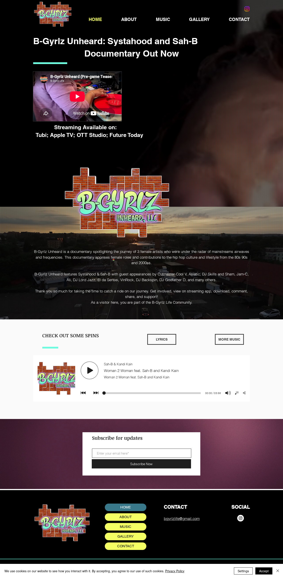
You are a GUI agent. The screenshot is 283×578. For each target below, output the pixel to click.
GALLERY (125, 536)
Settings (243, 571)
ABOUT (125, 517)
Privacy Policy (174, 571)
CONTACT (125, 546)
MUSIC (125, 527)
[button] (161, 339)
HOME (125, 507)
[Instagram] (240, 518)
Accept (264, 571)
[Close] (277, 570)
